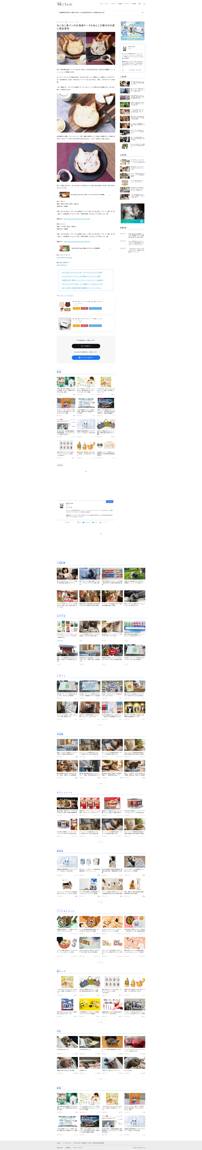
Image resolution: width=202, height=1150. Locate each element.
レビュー (113, 3)
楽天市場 (84, 308)
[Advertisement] (73, 484)
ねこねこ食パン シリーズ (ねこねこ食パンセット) (87, 301)
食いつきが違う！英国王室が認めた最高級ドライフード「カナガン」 (82, 288)
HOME (58, 1143)
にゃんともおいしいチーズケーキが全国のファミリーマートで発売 (81, 276)
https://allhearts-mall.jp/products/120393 (77, 219)
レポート (127, 3)
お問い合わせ (60, 1147)
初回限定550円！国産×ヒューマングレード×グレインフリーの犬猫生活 (82, 280)
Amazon (76, 308)
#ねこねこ (60, 465)
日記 (139, 3)
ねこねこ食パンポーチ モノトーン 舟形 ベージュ (87, 318)
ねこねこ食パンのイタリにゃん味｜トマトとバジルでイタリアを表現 (82, 272)
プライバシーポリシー (78, 1147)
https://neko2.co (62, 265)
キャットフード (104, 3)
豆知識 (134, 3)
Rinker (80, 303)
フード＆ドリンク (71, 22)
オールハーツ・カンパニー (66, 295)
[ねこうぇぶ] (64, 4)
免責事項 (68, 1147)
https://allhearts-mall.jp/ (64, 257)
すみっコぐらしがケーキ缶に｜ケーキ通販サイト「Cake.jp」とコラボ (82, 284)
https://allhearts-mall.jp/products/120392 (77, 241)
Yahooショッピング (95, 308)
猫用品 (120, 3)
